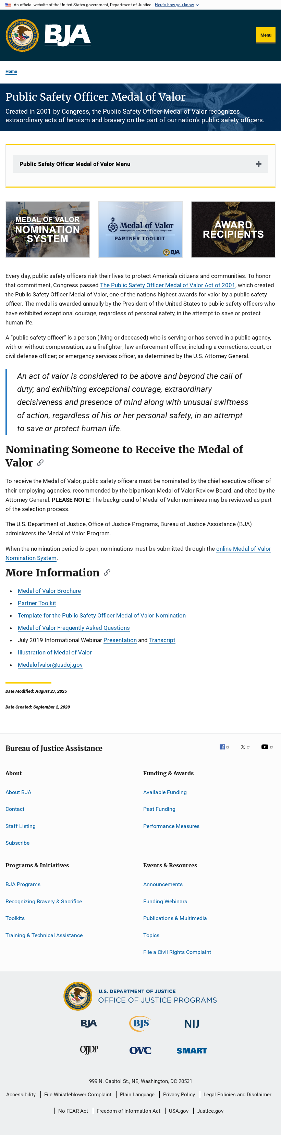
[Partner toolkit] (140, 229)
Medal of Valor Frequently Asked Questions (74, 627)
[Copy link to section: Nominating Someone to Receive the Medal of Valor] (38, 462)
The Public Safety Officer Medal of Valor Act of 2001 (167, 285)
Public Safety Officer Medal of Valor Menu (75, 164)
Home (11, 71)
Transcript (162, 640)
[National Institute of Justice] (192, 1029)
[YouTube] (268, 751)
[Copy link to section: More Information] (105, 572)
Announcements (163, 884)
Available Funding (165, 792)
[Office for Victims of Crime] (140, 1055)
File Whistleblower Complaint (77, 1095)
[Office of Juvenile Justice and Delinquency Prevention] (89, 1056)
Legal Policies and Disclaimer (237, 1095)
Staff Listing (20, 826)
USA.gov (178, 1111)
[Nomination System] (47, 229)
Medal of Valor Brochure (49, 590)
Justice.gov (210, 1111)
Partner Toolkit (37, 603)
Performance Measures (171, 826)
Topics (151, 935)
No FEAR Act (73, 1111)
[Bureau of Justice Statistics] (140, 1033)
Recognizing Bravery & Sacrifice (43, 901)
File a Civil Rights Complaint (177, 952)
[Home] (68, 35)
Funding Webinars (165, 901)
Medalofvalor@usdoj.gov (50, 664)
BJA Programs (22, 884)
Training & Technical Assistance (44, 935)
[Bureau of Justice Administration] (89, 1029)
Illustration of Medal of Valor (55, 652)
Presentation (120, 640)
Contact (14, 809)
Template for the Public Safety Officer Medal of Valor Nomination (102, 615)
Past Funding (159, 809)
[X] (247, 751)
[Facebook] (227, 751)
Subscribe (17, 843)
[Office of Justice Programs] (22, 35)
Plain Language (137, 1095)
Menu (265, 35)
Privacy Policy (179, 1095)
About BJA (18, 792)
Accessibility (21, 1095)
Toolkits (15, 918)
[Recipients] (233, 229)
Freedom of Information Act (128, 1111)
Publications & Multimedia (175, 918)
